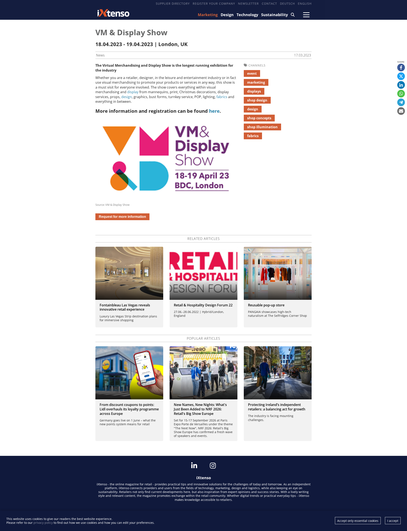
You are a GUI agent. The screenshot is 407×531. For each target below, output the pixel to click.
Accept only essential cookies (357, 521)
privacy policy (43, 523)
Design (227, 14)
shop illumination (262, 127)
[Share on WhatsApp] (401, 93)
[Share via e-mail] (401, 111)
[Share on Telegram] (401, 102)
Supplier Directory (173, 3)
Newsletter (248, 3)
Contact (269, 3)
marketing (256, 82)
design (126, 96)
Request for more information (122, 216)
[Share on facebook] (401, 67)
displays (254, 91)
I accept (392, 521)
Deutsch (287, 3)
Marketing (208, 14)
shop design (257, 100)
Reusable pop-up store (266, 305)
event (252, 73)
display (132, 92)
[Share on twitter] (401, 76)
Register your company (214, 3)
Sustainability (274, 14)
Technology (247, 14)
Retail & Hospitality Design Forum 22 (203, 305)
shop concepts (259, 118)
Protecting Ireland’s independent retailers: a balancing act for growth (276, 406)
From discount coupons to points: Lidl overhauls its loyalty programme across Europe (129, 409)
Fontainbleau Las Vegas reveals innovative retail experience (125, 307)
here (214, 111)
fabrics (221, 96)
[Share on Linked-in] (401, 85)
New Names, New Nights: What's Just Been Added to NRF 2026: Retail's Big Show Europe (200, 409)
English (305, 3)
